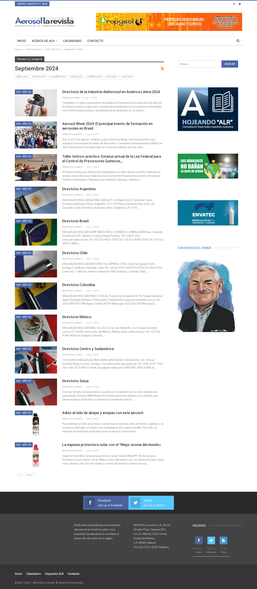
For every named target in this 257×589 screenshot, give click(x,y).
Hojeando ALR (54, 573)
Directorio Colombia (78, 285)
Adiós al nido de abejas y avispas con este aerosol (102, 413)
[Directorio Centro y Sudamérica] (36, 359)
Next (30, 474)
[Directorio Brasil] (36, 232)
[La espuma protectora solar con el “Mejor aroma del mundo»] (36, 455)
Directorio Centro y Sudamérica (88, 349)
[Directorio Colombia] (36, 295)
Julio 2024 (111, 77)
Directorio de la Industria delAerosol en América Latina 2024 (111, 92)
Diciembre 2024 (58, 77)
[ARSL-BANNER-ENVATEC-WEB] (208, 212)
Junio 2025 (127, 77)
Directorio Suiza (75, 381)
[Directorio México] (36, 328)
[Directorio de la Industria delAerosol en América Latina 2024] (36, 102)
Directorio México (76, 317)
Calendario (72, 41)
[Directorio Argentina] (36, 200)
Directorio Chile (75, 253)
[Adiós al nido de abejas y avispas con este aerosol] (36, 423)
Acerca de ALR (43, 41)
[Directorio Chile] (36, 264)
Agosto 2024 (38, 77)
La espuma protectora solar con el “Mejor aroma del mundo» (111, 445)
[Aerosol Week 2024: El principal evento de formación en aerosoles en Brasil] (36, 134)
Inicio (21, 41)
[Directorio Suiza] (36, 392)
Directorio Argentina (79, 189)
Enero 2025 (76, 77)
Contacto (95, 41)
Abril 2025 (22, 77)
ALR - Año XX (23, 91)
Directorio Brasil (75, 221)
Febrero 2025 (94, 77)
